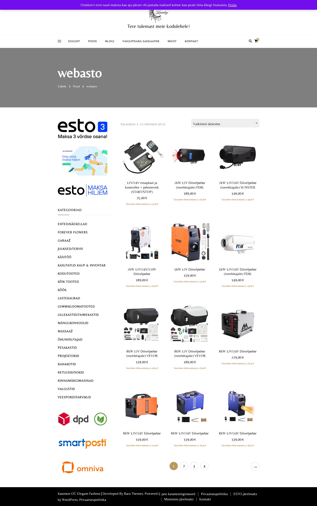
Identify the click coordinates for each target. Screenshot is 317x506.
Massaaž (65, 331)
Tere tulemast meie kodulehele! (158, 26)
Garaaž (64, 240)
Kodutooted (69, 273)
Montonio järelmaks (179, 499)
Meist (172, 41)
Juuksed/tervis (70, 249)
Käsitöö (64, 257)
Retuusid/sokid (71, 372)
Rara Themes (133, 493)
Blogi (109, 41)
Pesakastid (67, 347)
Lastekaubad (69, 298)
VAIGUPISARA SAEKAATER (141, 41)
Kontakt (191, 41)
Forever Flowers (73, 232)
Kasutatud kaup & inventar (82, 265)
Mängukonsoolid (73, 323)
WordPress (70, 500)
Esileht (74, 41)
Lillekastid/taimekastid (78, 314)
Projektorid (68, 356)
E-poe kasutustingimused (176, 494)
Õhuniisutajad (70, 339)
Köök (62, 290)
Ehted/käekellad (72, 224)
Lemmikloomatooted (76, 306)
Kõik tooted (68, 281)
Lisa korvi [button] (141, 163)
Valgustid (66, 389)
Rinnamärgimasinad (76, 380)
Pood (92, 41)
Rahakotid (67, 364)
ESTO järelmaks (245, 494)
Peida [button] (232, 5)
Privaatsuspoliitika (92, 500)
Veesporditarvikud (74, 397)
